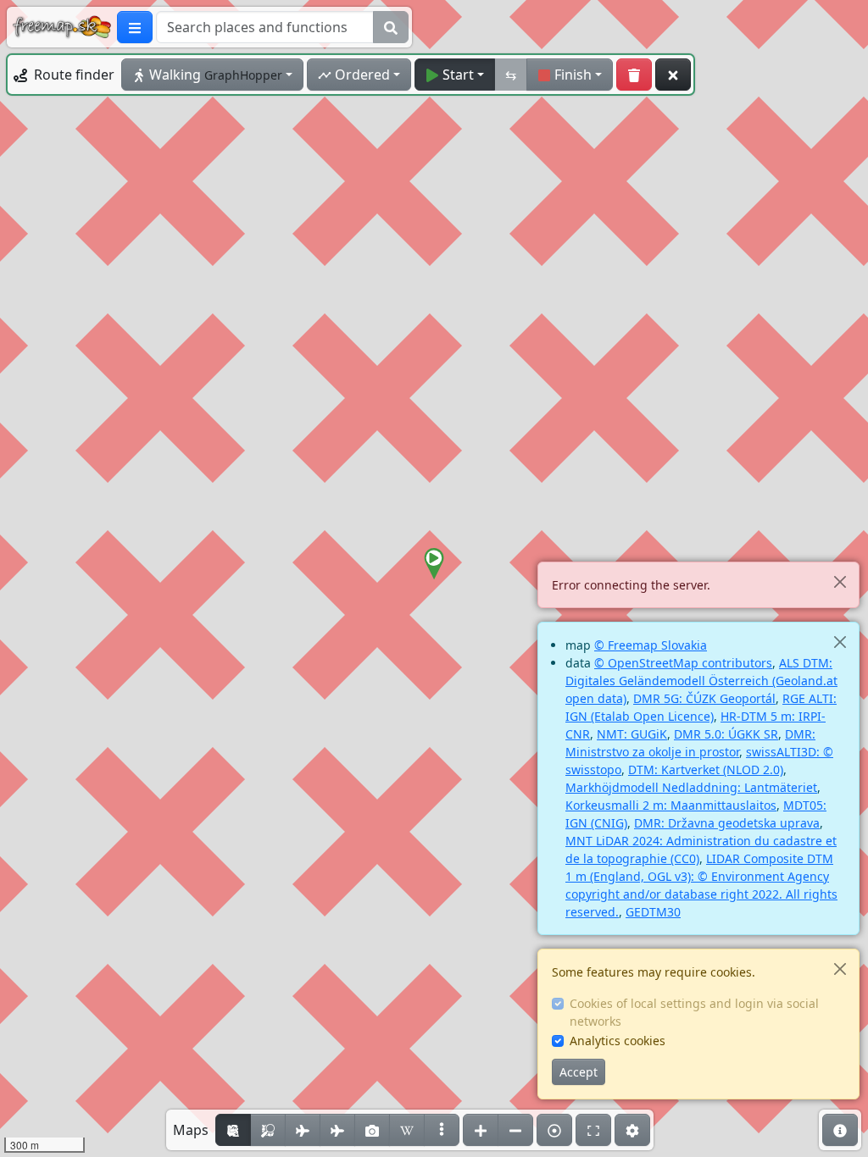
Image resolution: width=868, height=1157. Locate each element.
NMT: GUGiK (632, 734)
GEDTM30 (653, 912)
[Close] (840, 581)
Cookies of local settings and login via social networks (694, 1012)
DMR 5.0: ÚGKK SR (726, 734)
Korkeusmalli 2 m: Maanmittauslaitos (670, 805)
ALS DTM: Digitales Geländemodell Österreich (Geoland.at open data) (701, 680)
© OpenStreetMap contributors (683, 663)
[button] (434, 564)
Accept (578, 1072)
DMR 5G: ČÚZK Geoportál (704, 698)
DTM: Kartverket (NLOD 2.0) (705, 769)
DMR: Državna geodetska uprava (727, 823)
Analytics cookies (617, 1040)
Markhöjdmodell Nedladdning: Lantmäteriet (691, 787)
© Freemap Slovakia (650, 645)
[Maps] (441, 1130)
